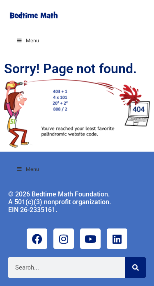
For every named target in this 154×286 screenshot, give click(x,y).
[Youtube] (90, 238)
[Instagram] (63, 238)
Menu (32, 40)
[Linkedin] (117, 238)
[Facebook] (37, 238)
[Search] (135, 267)
